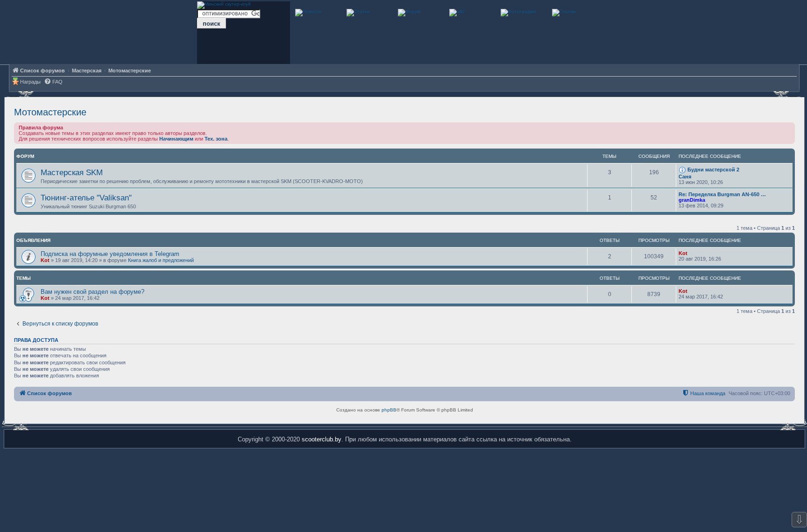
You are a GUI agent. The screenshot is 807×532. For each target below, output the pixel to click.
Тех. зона (216, 139)
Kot (45, 260)
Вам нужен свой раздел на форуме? (92, 291)
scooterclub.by (321, 439)
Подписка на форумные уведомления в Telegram (110, 253)
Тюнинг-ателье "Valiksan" (86, 197)
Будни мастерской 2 (713, 169)
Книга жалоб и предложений (161, 260)
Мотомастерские (50, 112)
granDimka (692, 200)
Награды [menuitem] (30, 82)
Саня (685, 176)
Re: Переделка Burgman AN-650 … (722, 194)
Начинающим (176, 139)
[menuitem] (53, 82)
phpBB (389, 409)
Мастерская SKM (72, 172)
